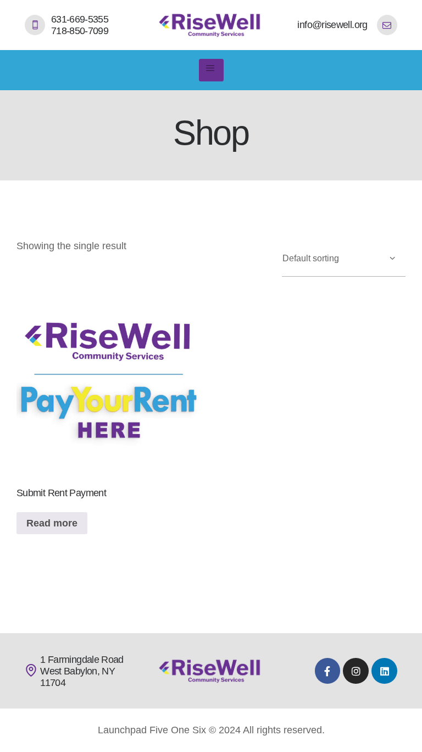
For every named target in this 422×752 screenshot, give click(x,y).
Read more (51, 523)
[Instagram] (356, 671)
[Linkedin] (384, 671)
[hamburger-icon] (211, 70)
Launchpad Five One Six (152, 729)
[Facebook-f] (328, 671)
